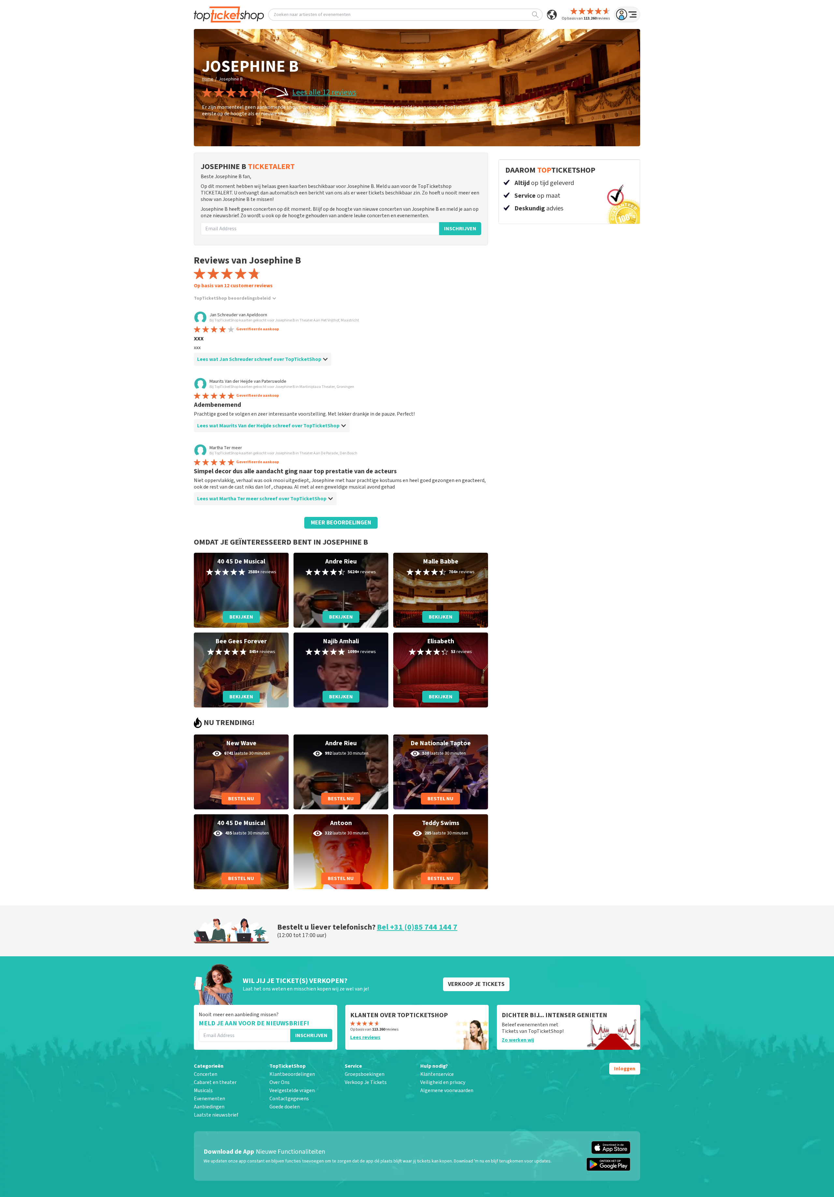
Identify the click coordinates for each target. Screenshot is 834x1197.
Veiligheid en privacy (442, 1082)
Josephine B (231, 79)
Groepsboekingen (364, 1074)
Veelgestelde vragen (292, 1090)
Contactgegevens (289, 1098)
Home (207, 79)
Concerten (205, 1074)
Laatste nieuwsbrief (216, 1115)
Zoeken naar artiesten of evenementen (312, 14)
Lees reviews (365, 1037)
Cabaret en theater (215, 1082)
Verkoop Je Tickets (366, 1082)
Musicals (203, 1090)
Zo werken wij (518, 1040)
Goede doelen (284, 1106)
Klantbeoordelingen (292, 1074)
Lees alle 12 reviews (324, 92)
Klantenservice (437, 1074)
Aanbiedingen (209, 1106)
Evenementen (209, 1098)
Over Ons (279, 1082)
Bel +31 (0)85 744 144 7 (417, 927)
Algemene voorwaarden (446, 1090)
